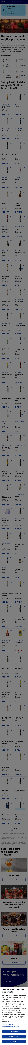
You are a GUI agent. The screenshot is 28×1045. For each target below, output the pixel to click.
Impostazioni (14, 1032)
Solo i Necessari (14, 1037)
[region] (14, 1016)
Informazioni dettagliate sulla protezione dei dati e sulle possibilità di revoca (13, 1026)
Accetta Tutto (14, 1042)
